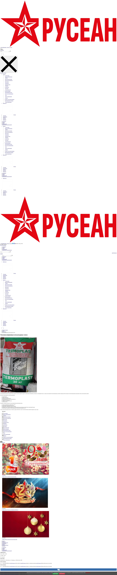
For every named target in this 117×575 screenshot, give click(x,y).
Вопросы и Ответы (5, 545)
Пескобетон (7, 83)
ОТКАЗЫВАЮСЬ (62, 573)
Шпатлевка (7, 81)
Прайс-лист (4, 103)
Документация (4, 175)
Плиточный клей (8, 141)
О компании (4, 121)
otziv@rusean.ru (38, 563)
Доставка (4, 115)
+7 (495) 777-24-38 (9, 47)
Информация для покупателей (7, 124)
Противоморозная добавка (9, 100)
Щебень (6, 149)
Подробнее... (88, 572)
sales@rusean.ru (12, 563)
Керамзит (6, 85)
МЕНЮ (2, 49)
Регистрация (4, 245)
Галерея (3, 122)
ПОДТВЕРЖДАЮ (55, 573)
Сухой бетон (7, 87)
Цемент (6, 129)
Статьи (3, 123)
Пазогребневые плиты (8, 92)
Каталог (4, 74)
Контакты (4, 171)
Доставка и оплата (5, 542)
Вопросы (4, 118)
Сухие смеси (7, 75)
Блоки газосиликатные (8, 76)
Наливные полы (7, 84)
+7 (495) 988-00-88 (3, 47)
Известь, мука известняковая (9, 99)
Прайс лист (4, 178)
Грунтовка (6, 88)
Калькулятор (5, 116)
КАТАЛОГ (2, 50)
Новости (4, 117)
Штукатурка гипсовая (8, 79)
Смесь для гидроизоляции (9, 93)
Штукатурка (4, 331)
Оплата (15, 114)
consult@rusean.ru (23, 563)
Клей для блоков (7, 91)
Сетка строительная (8, 102)
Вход (1, 245)
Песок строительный (8, 96)
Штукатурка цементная (8, 80)
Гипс (6, 95)
